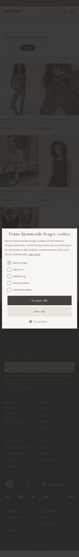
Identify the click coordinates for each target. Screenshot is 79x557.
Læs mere (34, 254)
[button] (39, 321)
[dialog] (39, 278)
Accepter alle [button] (39, 300)
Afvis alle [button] (39, 311)
